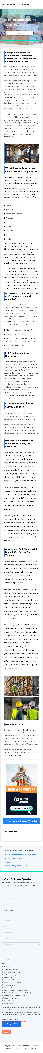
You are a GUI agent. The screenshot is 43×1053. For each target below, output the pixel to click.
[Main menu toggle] (37, 4)
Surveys (8, 862)
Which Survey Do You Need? (16, 866)
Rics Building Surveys (13, 858)
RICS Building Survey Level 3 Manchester (21, 855)
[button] (21, 821)
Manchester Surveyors (16, 4)
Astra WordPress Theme (27, 1049)
